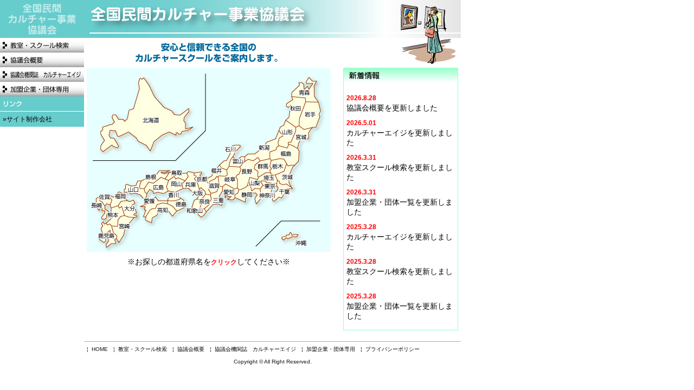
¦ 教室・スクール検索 (140, 349)
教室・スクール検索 (42, 45)
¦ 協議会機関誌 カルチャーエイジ (253, 349)
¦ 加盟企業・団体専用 (328, 349)
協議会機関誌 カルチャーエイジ (42, 74)
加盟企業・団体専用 (42, 89)
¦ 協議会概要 (188, 349)
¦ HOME (97, 349)
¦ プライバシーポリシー (390, 349)
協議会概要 (42, 60)
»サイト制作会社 (27, 119)
